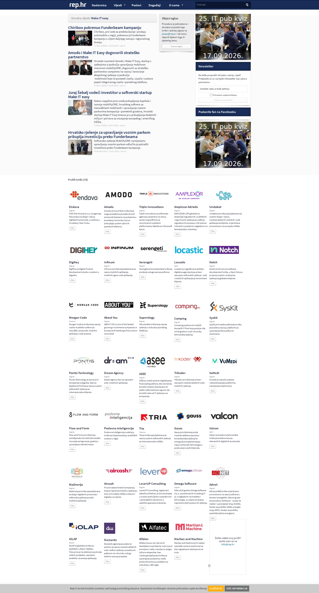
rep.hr (78, 5)
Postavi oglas (176, 46)
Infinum (109, 262)
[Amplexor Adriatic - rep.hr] (189, 198)
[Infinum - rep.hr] (119, 249)
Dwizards (110, 540)
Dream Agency (114, 373)
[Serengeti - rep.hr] (154, 251)
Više (72, 228)
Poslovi (136, 5)
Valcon (214, 428)
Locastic (179, 262)
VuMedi (214, 373)
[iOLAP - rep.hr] (84, 528)
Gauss (178, 428)
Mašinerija (76, 484)
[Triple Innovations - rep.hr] (154, 196)
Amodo (109, 207)
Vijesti (116, 5)
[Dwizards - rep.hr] (109, 533)
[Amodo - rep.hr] (119, 198)
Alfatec (144, 539)
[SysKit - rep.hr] (224, 310)
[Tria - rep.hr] (154, 421)
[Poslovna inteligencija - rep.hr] (119, 419)
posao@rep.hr (169, 33)
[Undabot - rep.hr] (224, 199)
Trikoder (180, 373)
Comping (180, 318)
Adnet (213, 484)
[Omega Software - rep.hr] (189, 473)
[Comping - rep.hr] (188, 311)
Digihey (74, 262)
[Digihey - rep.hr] (84, 253)
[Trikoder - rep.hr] (187, 360)
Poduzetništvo (101, 151)
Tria (141, 428)
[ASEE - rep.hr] (153, 367)
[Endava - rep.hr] (84, 200)
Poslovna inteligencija (119, 428)
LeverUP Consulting (152, 484)
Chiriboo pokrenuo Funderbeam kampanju (104, 27)
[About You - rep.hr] (119, 307)
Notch (213, 262)
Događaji (155, 5)
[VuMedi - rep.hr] (224, 364)
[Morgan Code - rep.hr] (84, 307)
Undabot (215, 207)
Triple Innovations (151, 207)
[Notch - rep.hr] (224, 253)
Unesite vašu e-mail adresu (214, 89)
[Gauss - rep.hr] (189, 419)
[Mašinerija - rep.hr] (77, 477)
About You (110, 318)
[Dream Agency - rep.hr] (119, 362)
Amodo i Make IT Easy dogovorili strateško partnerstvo (104, 55)
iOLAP (73, 539)
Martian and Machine (188, 539)
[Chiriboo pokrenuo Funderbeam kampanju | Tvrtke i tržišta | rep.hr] (80, 44)
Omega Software (185, 484)
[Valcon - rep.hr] (224, 418)
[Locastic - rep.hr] (189, 253)
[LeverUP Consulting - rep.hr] (154, 474)
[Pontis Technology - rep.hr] (84, 364)
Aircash (109, 484)
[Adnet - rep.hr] (220, 477)
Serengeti (145, 262)
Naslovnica (99, 5)
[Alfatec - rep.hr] (154, 531)
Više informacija (237, 588)
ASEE (142, 374)
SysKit (213, 318)
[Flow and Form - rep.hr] (84, 416)
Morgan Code (78, 318)
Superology (147, 318)
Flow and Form (79, 428)
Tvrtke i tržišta (100, 45)
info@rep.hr (227, 544)
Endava (74, 207)
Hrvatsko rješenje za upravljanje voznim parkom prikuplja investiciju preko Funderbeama (109, 134)
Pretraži (201, 4)
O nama (172, 5)
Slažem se (216, 588)
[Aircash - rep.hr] (119, 473)
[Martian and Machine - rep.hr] (189, 530)
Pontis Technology (81, 373)
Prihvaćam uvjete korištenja (225, 95)
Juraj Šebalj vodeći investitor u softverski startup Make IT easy (110, 94)
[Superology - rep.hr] (154, 307)
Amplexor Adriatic (186, 207)
